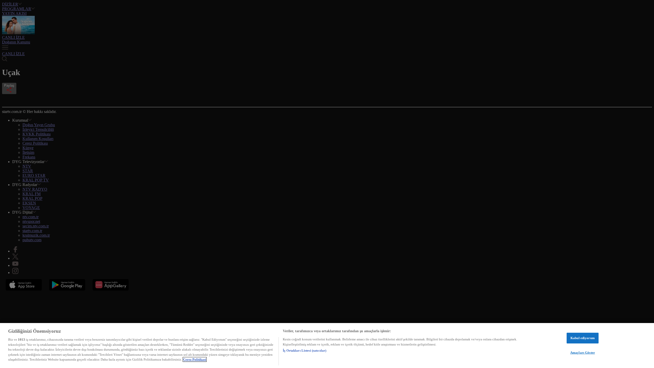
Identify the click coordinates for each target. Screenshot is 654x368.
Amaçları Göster (582, 352)
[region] (327, 345)
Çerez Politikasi (194, 359)
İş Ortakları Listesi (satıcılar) (304, 350)
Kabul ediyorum (582, 338)
